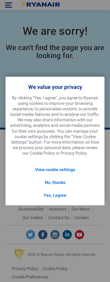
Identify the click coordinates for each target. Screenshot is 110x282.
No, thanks (55, 182)
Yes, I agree (55, 195)
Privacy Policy (73, 153)
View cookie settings (55, 169)
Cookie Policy (42, 153)
